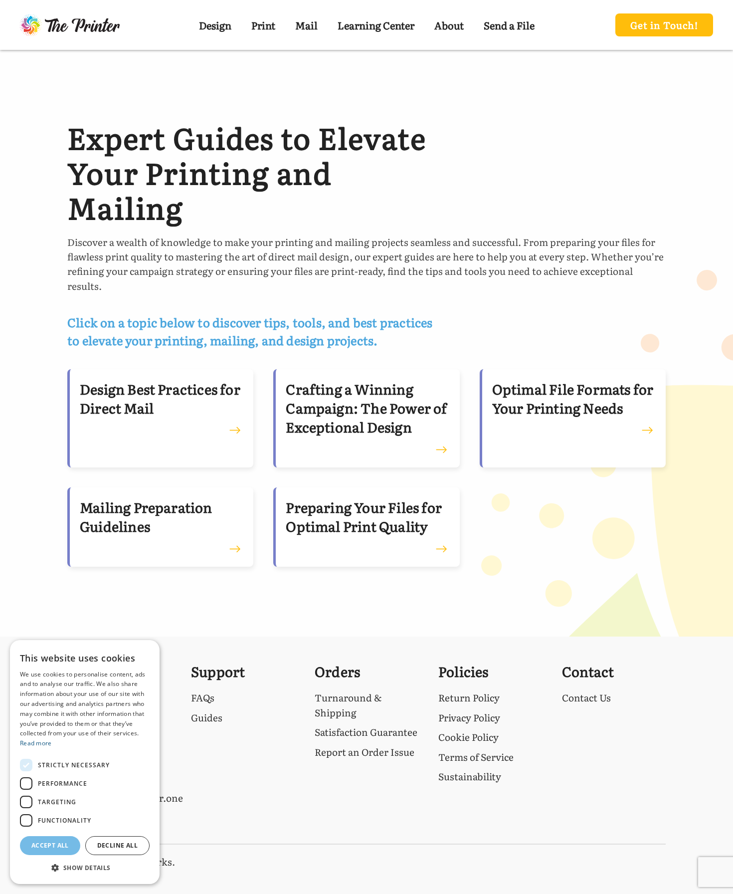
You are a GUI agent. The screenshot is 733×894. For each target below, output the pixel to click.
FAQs (202, 697)
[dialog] (85, 762)
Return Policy (469, 697)
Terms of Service (476, 757)
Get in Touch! (664, 25)
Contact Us (586, 697)
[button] (85, 868)
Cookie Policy (468, 737)
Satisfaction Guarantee (366, 732)
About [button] (449, 24)
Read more (36, 743)
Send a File (509, 24)
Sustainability (469, 776)
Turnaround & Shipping (348, 704)
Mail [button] (306, 24)
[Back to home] (70, 25)
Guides (206, 717)
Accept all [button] (50, 845)
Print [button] (263, 24)
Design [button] (215, 24)
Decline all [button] (117, 845)
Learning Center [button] (376, 24)
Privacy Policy (469, 717)
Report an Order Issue (364, 752)
